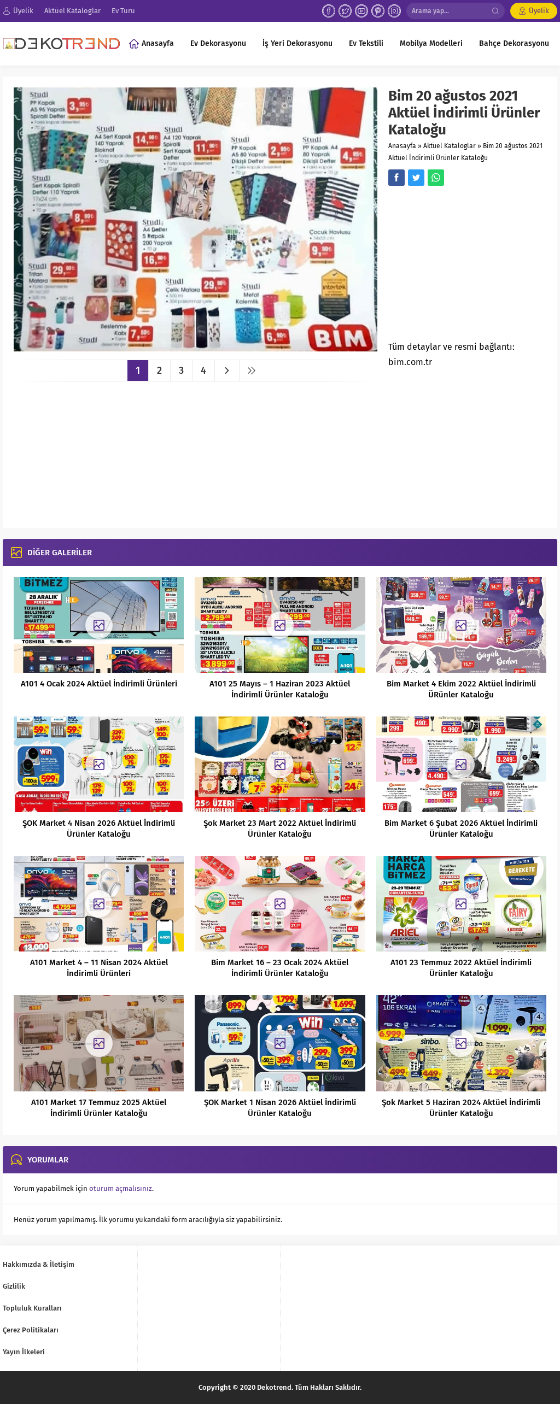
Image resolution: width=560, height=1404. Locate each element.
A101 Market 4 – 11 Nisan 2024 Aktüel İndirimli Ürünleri (99, 967)
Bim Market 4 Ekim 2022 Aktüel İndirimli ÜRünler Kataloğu (461, 689)
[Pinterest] (377, 10)
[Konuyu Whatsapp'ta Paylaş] (436, 177)
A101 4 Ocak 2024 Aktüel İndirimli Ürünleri (99, 684)
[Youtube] (361, 10)
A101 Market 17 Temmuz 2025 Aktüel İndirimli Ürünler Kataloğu (98, 1107)
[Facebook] (328, 10)
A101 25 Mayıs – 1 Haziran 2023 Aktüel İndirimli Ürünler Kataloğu (279, 689)
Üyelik (539, 11)
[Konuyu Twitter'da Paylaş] (416, 177)
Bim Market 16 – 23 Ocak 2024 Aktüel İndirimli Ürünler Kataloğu (279, 967)
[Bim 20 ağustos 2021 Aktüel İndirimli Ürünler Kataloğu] (195, 347)
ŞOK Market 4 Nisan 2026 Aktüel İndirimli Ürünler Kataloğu (98, 828)
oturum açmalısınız (120, 1188)
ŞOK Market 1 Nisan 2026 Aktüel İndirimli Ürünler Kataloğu (280, 1107)
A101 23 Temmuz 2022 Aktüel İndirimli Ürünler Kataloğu (461, 967)
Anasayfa (402, 146)
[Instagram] (394, 10)
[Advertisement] (474, 266)
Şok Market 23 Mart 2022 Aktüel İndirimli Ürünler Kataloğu (279, 828)
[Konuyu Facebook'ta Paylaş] (396, 177)
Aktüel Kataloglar (449, 146)
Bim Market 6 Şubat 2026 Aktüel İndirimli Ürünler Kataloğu (461, 828)
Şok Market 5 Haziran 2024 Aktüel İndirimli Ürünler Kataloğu (461, 1107)
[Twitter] (345, 10)
